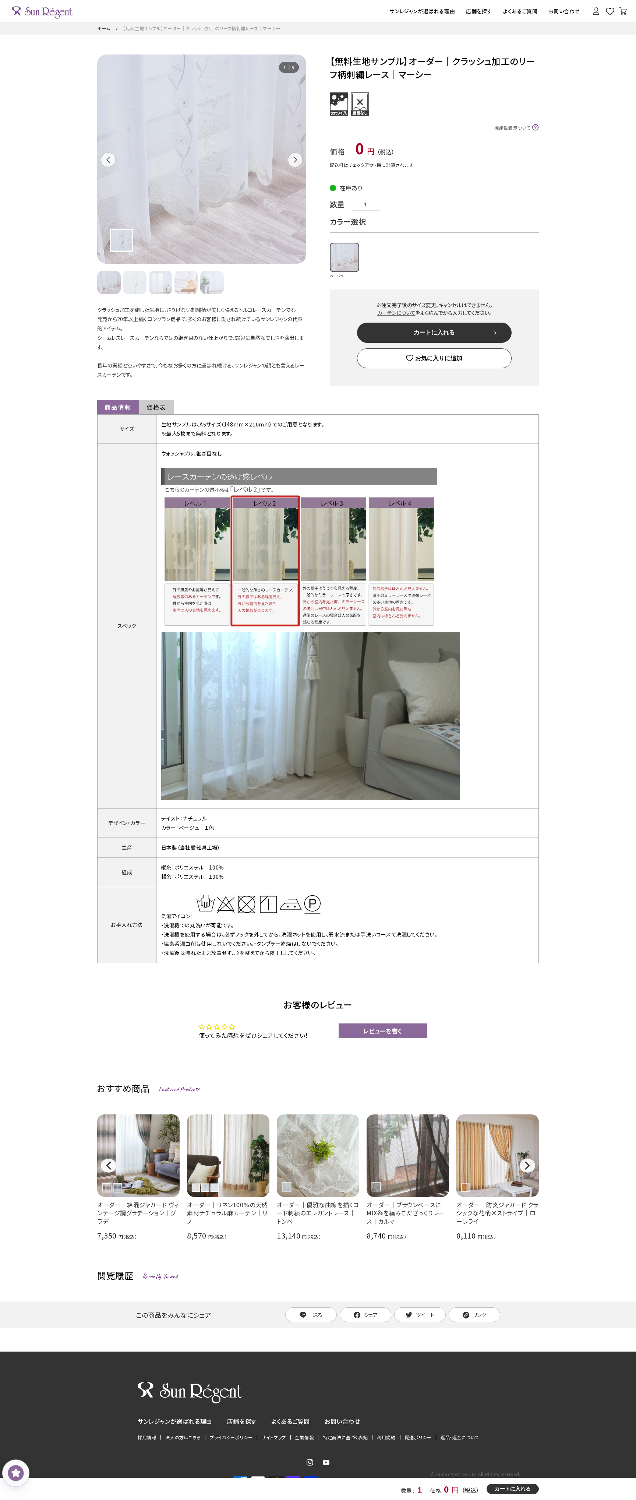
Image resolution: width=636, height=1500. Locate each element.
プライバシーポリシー (231, 1437)
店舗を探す (242, 1421)
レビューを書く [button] (382, 1030)
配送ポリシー (418, 1437)
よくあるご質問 (290, 1421)
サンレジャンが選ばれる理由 (175, 1421)
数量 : (408, 1490)
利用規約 (386, 1437)
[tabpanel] (201, 159)
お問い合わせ (342, 1421)
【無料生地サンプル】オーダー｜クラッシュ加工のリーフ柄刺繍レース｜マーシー (201, 28)
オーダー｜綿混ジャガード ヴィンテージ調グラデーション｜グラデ (138, 1213)
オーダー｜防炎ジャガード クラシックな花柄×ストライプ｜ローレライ (497, 1213)
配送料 (337, 165)
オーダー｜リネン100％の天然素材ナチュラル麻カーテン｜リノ (227, 1213)
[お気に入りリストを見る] (610, 11)
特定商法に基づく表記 (345, 1437)
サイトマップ (274, 1437)
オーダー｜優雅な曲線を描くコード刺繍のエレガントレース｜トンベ (318, 1213)
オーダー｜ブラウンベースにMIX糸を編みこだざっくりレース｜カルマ (405, 1213)
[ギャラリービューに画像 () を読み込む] (109, 282)
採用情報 (147, 1437)
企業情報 (304, 1437)
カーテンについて (396, 312)
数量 (337, 204)
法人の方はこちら (183, 1437)
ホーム (103, 28)
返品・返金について (460, 1437)
